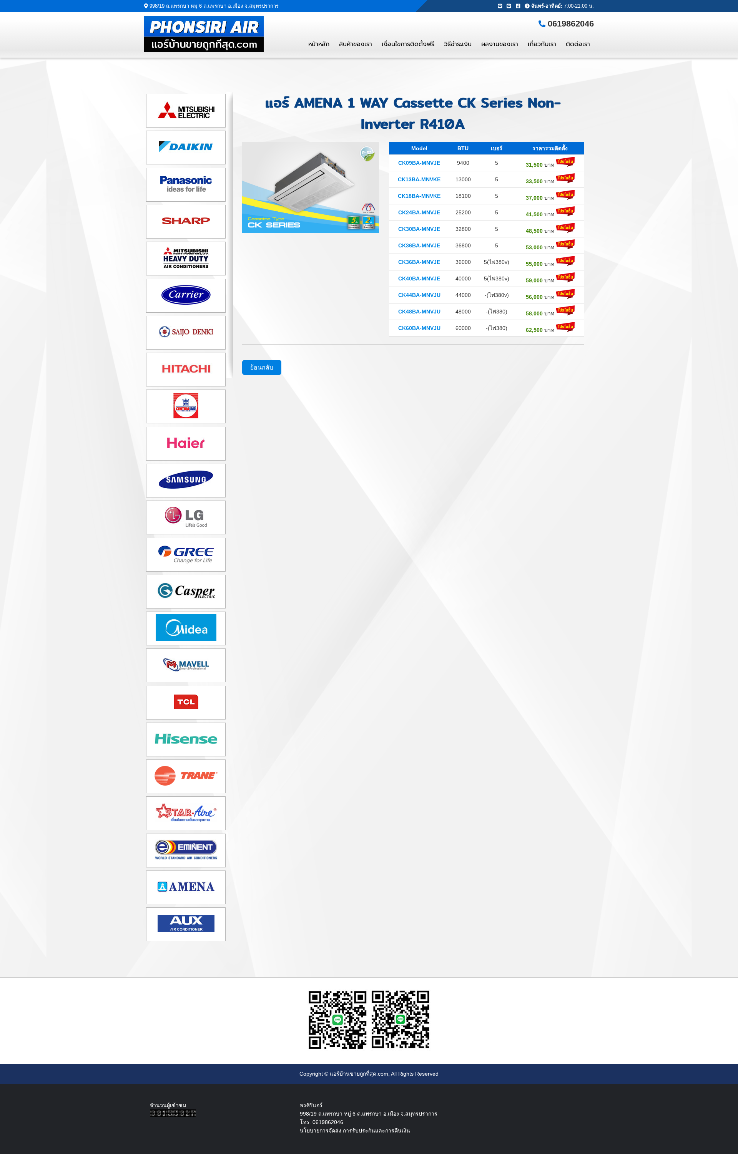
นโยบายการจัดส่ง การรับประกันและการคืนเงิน (355, 1130)
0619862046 (571, 23)
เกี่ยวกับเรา (542, 44)
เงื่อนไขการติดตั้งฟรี (408, 44)
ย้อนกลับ (261, 367)
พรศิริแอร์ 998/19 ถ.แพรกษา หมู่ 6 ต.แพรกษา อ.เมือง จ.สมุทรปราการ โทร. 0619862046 (368, 1113)
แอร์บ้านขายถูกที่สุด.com (359, 1074)
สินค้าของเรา (355, 44)
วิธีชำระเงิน (458, 44)
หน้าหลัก (318, 44)
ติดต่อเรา (578, 44)
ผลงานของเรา (499, 44)
